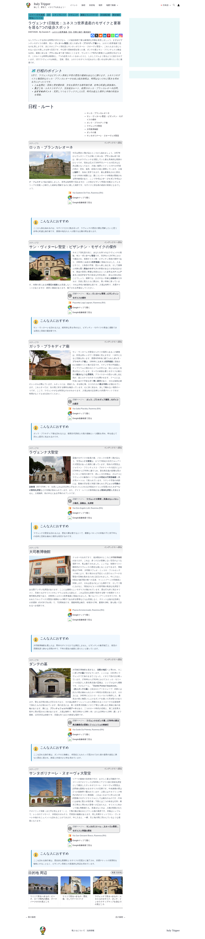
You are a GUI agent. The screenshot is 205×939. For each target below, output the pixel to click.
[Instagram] (121, 35)
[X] (96, 35)
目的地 (92, 5)
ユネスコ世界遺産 (59, 32)
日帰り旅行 (77, 32)
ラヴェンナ (73, 15)
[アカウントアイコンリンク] (178, 5)
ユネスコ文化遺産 (36, 15)
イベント (74, 5)
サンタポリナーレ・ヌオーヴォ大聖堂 (103, 136)
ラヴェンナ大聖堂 (94, 126)
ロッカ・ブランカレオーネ (98, 113)
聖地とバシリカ (36, 18)
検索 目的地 (117, 873)
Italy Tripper (42, 4)
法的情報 (90, 931)
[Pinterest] (108, 35)
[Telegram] (117, 35)
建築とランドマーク (89, 15)
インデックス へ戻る (113, 143)
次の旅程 (120, 917)
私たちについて (78, 931)
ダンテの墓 (91, 132)
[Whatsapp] (112, 35)
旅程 (83, 5)
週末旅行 (87, 32)
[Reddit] (100, 35)
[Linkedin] (104, 35)
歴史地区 (116, 15)
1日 (48, 15)
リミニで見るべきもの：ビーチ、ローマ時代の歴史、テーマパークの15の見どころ (43, 899)
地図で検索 (111, 5)
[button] (117, 5)
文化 (70, 32)
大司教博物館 (92, 129)
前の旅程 (31, 917)
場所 (100, 5)
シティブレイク (59, 15)
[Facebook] (92, 35)
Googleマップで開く (81, 198)
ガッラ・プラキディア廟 (97, 123)
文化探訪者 (105, 15)
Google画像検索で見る (82, 203)
